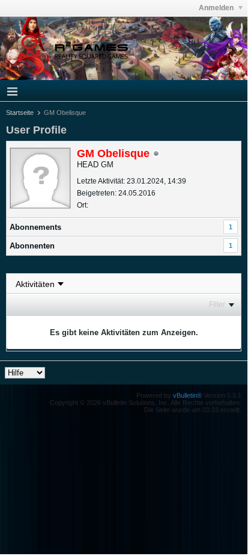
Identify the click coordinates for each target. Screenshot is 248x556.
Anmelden (217, 8)
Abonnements (35, 227)
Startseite (20, 112)
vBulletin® (187, 395)
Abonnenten (32, 245)
